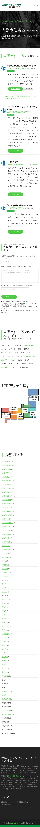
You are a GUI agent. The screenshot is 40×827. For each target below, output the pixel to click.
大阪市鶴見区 (8, 534)
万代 (16, 364)
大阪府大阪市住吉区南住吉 (16, 112)
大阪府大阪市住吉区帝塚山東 (17, 208)
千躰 (28, 353)
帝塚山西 (20, 356)
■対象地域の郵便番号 (19, 257)
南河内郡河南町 (7, 730)
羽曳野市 (6, 657)
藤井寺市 (6, 672)
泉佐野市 (6, 622)
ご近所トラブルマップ (8, 21)
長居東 (27, 360)
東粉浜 (31, 364)
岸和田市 (5, 580)
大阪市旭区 (7, 507)
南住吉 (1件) (5, 367)
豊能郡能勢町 (6, 707)
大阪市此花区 (7, 469)
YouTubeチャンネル (7, 805)
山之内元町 (24, 367)
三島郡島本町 (7, 699)
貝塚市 (5, 603)
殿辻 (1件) (4, 360)
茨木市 (6, 615)
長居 (12, 360)
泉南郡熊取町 (8, 714)
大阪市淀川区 (8, 530)
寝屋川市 (6, 630)
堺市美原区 (7, 576)
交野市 (4, 687)
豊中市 (6, 584)
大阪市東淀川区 (9, 496)
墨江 (16, 353)
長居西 (19, 360)
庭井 (10, 364)
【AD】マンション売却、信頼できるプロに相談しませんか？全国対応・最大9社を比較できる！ (20, 97)
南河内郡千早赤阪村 (8, 733)
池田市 (5, 588)
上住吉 (3, 349)
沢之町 (26, 349)
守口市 (6, 607)
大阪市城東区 (8, 511)
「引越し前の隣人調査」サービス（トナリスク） (20, 776)
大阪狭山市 (7, 691)
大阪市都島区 (8, 462)
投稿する (9, 297)
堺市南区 (6, 569)
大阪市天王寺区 (8, 484)
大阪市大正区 (8, 481)
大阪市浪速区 (8, 488)
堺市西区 (6, 565)
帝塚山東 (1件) (30, 356)
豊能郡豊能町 (6, 703)
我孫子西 (18, 345)
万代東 (23, 364)
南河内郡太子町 (7, 726)
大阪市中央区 (8, 550)
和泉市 (5, 645)
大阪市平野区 (8, 542)
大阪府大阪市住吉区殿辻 (16, 164)
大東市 (5, 641)
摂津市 (5, 664)
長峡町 (3, 364)
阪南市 (5, 695)
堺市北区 (6, 573)
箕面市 (5, 649)
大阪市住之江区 (8, 538)
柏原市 (4, 653)
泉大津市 (5, 596)
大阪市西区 (7, 473)
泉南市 (4, 680)
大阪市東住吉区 (8, 523)
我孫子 (10, 345)
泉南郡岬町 (5, 722)
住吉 (22, 353)
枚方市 (6, 611)
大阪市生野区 (8, 504)
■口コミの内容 (16, 267)
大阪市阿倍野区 (8, 515)
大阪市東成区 (7, 500)
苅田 (19, 349)
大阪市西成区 (8, 527)
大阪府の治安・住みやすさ (27, 21)
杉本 (10, 353)
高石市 (5, 668)
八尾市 (5, 619)
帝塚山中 (10, 356)
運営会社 (4, 802)
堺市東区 (5, 561)
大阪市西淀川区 (8, 492)
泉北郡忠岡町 (7, 710)
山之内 (15, 367)
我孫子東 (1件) (29, 345)
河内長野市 (7, 634)
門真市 (5, 661)
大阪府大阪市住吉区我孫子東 (17, 68)
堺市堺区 (6, 553)
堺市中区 (6, 557)
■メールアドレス (16, 285)
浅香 (2, 345)
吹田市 (6, 592)
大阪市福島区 (8, 465)
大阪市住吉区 (8, 519)
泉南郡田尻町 (6, 718)
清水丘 (3, 353)
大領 (2, 356)
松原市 (5, 638)
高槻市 (6, 599)
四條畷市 (5, 684)
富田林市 (6, 626)
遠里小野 (12, 349)
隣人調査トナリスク (22, 802)
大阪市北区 (7, 546)
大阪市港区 (7, 477)
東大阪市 (7, 676)
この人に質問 (15, 89)
